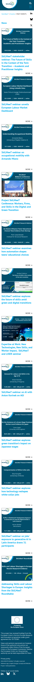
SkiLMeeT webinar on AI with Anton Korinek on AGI (17, 393)
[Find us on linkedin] (31, 13)
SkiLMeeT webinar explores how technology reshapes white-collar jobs (16, 491)
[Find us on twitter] (31, 25)
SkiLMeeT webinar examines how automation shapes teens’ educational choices (16, 251)
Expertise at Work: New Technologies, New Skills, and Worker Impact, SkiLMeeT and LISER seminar (17, 349)
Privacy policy (5, 659)
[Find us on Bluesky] (31, 19)
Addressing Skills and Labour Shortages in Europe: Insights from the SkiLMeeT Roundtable (17, 588)
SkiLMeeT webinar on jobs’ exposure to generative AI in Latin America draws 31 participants (16, 540)
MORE (28, 73)
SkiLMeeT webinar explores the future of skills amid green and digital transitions (16, 299)
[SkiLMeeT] (10, 4)
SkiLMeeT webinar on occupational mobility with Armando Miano (15, 155)
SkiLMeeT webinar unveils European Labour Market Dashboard (15, 107)
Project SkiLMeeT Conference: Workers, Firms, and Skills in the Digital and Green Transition (16, 205)
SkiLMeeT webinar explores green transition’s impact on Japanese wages (16, 443)
